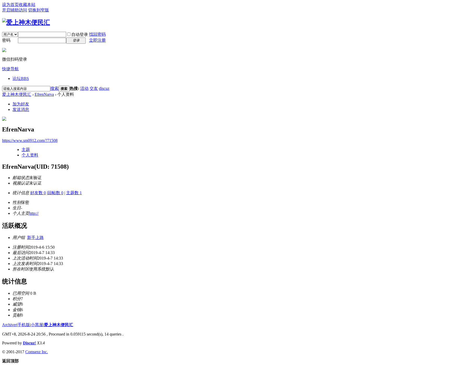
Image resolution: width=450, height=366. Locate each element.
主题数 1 (74, 193)
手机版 (23, 325)
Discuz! (29, 343)
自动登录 (79, 34)
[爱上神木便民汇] (26, 22)
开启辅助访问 (14, 10)
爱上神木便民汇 (16, 94)
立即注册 (97, 40)
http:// (34, 213)
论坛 (20, 78)
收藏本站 (27, 4)
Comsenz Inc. (36, 352)
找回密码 (97, 34)
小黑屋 (37, 325)
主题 (26, 149)
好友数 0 (38, 193)
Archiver (9, 325)
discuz (104, 88)
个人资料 (30, 155)
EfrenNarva (44, 94)
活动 (84, 88)
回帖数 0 (55, 193)
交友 (94, 88)
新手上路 (35, 237)
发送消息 (20, 109)
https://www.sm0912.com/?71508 (30, 140)
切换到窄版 (38, 10)
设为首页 (10, 4)
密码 (6, 40)
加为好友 (20, 104)
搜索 (54, 88)
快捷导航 (10, 69)
